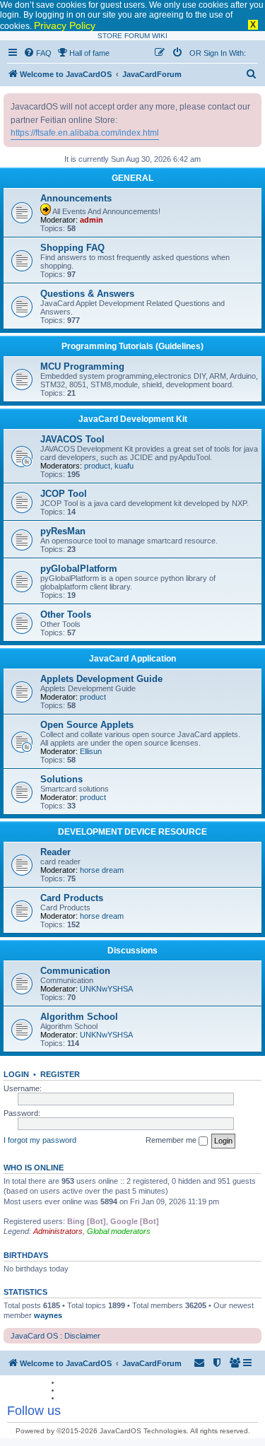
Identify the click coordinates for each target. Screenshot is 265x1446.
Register (60, 1074)
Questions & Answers (87, 293)
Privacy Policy (64, 25)
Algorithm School (79, 1016)
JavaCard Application (132, 659)
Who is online (34, 1167)
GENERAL (132, 178)
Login (16, 1074)
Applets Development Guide (101, 679)
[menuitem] (37, 53)
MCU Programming (82, 366)
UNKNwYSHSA (106, 988)
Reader (55, 852)
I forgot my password (40, 1140)
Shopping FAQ (72, 247)
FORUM (137, 36)
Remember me (172, 1140)
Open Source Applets (87, 724)
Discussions (132, 951)
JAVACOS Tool (72, 439)
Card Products (71, 898)
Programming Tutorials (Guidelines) (132, 346)
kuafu (124, 466)
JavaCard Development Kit (132, 419)
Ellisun (91, 751)
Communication (75, 970)
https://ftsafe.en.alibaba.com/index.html (85, 133)
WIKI (159, 36)
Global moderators (119, 1231)
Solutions (61, 779)
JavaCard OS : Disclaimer (55, 1336)
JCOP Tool (63, 493)
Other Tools (65, 614)
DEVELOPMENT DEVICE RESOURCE (132, 832)
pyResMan (63, 531)
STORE (110, 36)
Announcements (76, 198)
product (97, 466)
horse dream (102, 870)
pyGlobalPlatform (78, 568)
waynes (48, 1315)
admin (91, 220)
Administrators (58, 1231)
